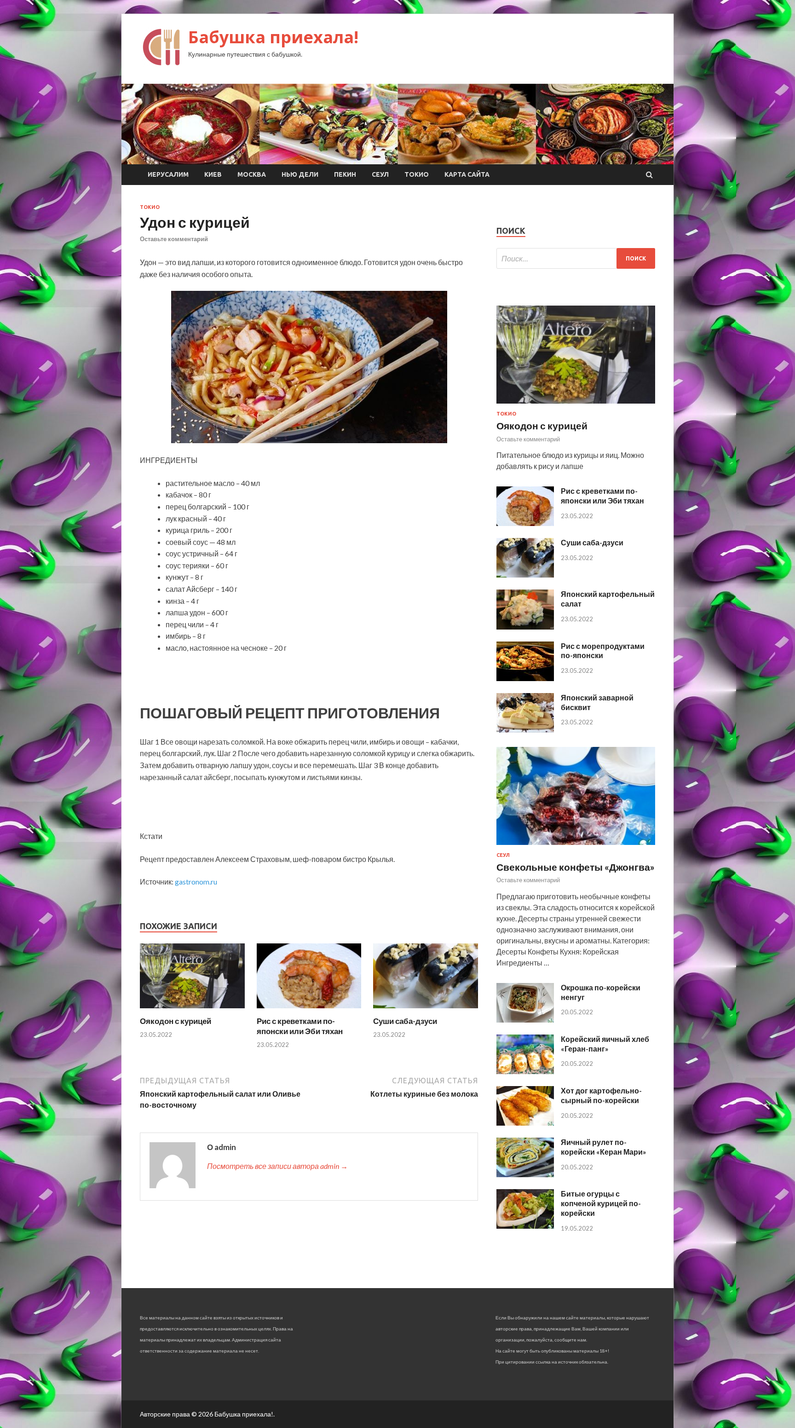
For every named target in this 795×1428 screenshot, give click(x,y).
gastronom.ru (196, 881)
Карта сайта (467, 174)
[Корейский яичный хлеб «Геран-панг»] (525, 1071)
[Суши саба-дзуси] (425, 1010)
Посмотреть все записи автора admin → (277, 1166)
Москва (251, 174)
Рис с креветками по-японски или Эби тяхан (300, 1026)
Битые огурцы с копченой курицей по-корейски (601, 1203)
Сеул (380, 174)
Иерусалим (168, 174)
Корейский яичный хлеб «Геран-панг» (605, 1044)
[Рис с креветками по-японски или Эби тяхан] (309, 1010)
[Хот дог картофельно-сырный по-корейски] (525, 1122)
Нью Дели (300, 174)
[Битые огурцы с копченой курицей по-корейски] (525, 1225)
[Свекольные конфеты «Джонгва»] (575, 846)
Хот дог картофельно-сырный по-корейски (601, 1095)
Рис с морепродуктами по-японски (603, 651)
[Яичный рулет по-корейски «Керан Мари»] (525, 1174)
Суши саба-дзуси (405, 1021)
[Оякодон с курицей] (192, 1010)
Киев (213, 174)
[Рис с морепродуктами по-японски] (525, 678)
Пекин (345, 174)
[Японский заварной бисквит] (525, 729)
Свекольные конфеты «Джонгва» (575, 867)
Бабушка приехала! (273, 37)
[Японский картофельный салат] (525, 626)
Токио (416, 174)
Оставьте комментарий (174, 239)
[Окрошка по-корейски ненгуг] (525, 1019)
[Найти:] (575, 258)
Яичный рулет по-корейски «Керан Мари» (603, 1147)
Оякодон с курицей (175, 1021)
